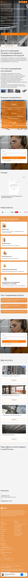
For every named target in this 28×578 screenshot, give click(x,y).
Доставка (3, 531)
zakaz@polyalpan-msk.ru (6, 501)
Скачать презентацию (9, 45)
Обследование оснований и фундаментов (11, 415)
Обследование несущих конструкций (10, 395)
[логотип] (4, 2)
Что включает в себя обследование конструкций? (13, 311)
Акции (2, 533)
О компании (3, 524)
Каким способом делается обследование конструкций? (11, 306)
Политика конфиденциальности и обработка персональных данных (11, 567)
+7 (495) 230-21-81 (5, 495)
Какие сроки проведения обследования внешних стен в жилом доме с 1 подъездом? (13, 300)
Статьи (2, 537)
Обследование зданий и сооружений (10, 375)
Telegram (4, 555)
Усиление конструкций (20, 524)
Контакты (3, 541)
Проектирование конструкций (18, 535)
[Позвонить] (20, 2)
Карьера (3, 539)
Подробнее (14, 380)
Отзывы (2, 535)
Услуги (16, 522)
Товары (2, 527)
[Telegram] (24, 2)
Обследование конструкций (18, 529)
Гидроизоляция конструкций (18, 526)
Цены (2, 525)
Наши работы (4, 529)
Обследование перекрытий (8, 434)
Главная (2, 522)
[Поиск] (22, 2)
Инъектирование (18, 532)
